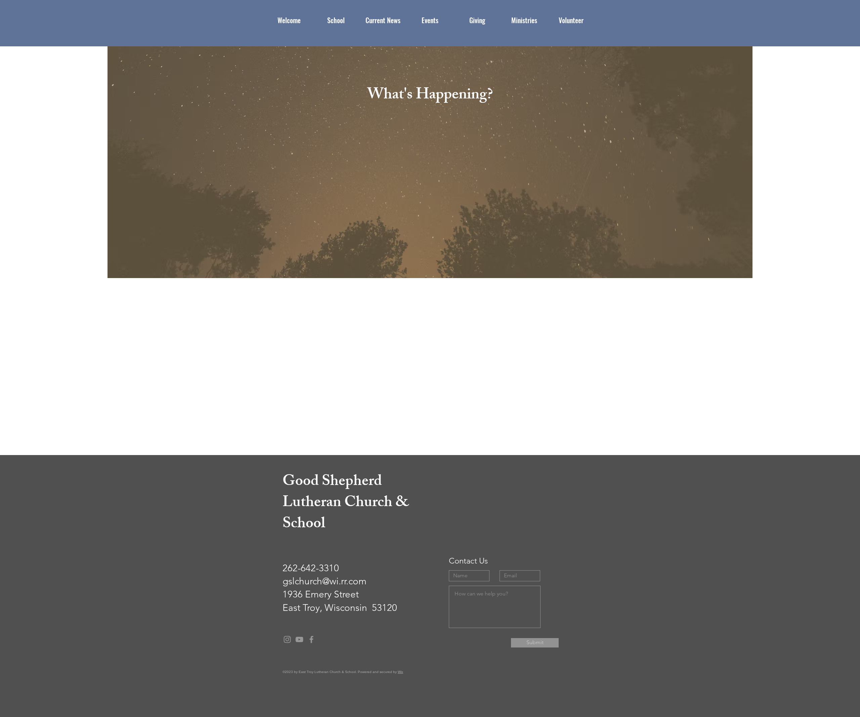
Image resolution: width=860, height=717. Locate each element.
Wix (400, 672)
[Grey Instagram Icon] (287, 639)
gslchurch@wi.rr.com (325, 581)
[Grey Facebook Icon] (311, 639)
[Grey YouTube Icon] (299, 639)
